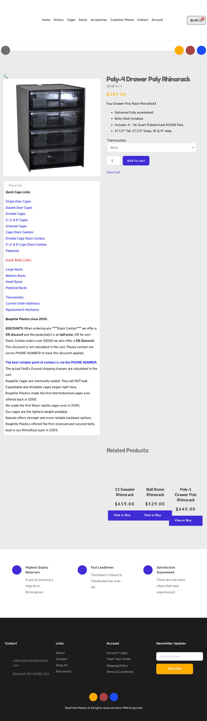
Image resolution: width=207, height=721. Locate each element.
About (60, 653)
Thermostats (116, 140)
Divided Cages (15, 214)
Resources (63, 672)
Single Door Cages (18, 202)
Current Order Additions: (22, 304)
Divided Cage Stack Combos (25, 239)
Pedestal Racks (16, 288)
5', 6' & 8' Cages (16, 220)
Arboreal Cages (16, 226)
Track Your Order (119, 659)
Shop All (62, 665)
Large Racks (14, 270)
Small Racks (13, 282)
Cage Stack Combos (19, 232)
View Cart (113, 172)
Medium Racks (15, 276)
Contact (61, 659)
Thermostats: (14, 298)
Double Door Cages (18, 208)
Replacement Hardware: (22, 310)
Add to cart (136, 160)
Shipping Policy (117, 665)
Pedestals (12, 251)
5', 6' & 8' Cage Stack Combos (26, 245)
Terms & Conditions (120, 671)
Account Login (117, 653)
